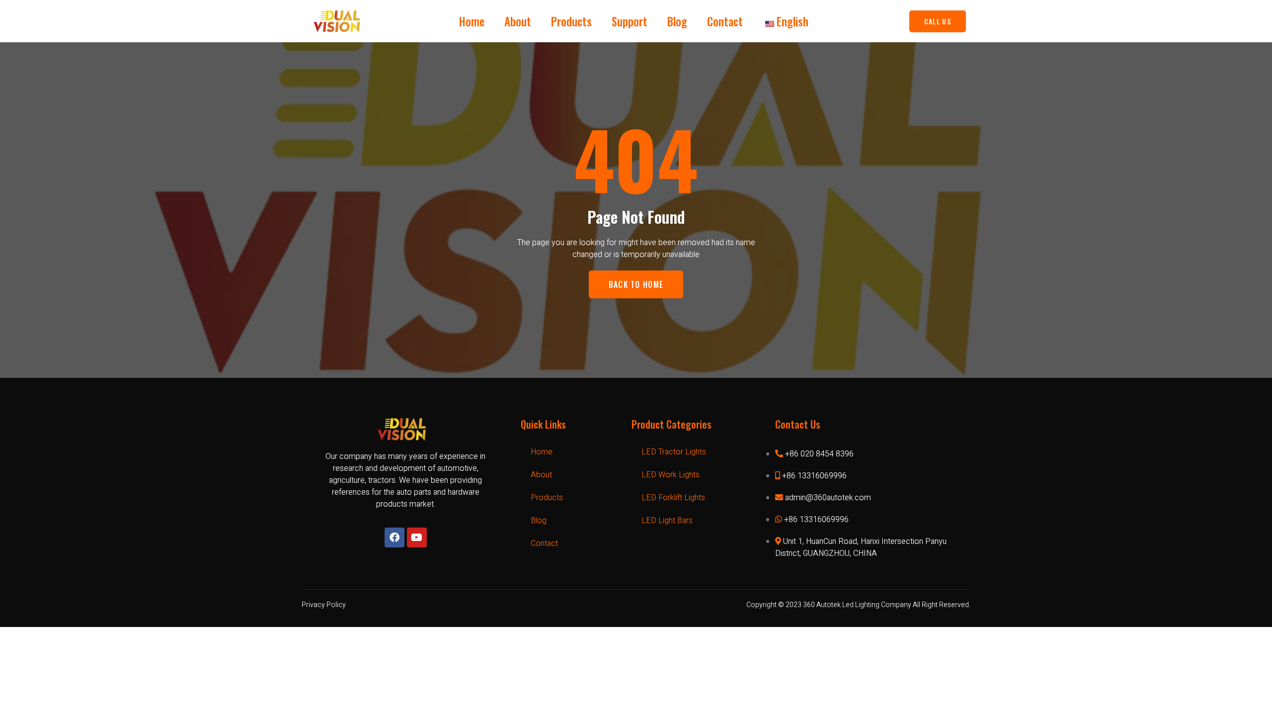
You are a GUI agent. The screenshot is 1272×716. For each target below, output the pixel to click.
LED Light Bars (667, 521)
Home (471, 21)
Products (571, 21)
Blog (677, 21)
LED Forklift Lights (673, 498)
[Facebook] (394, 537)
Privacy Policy (324, 605)
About (517, 21)
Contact (725, 21)
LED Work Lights (670, 475)
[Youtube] (417, 537)
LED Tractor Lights (673, 452)
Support (629, 21)
